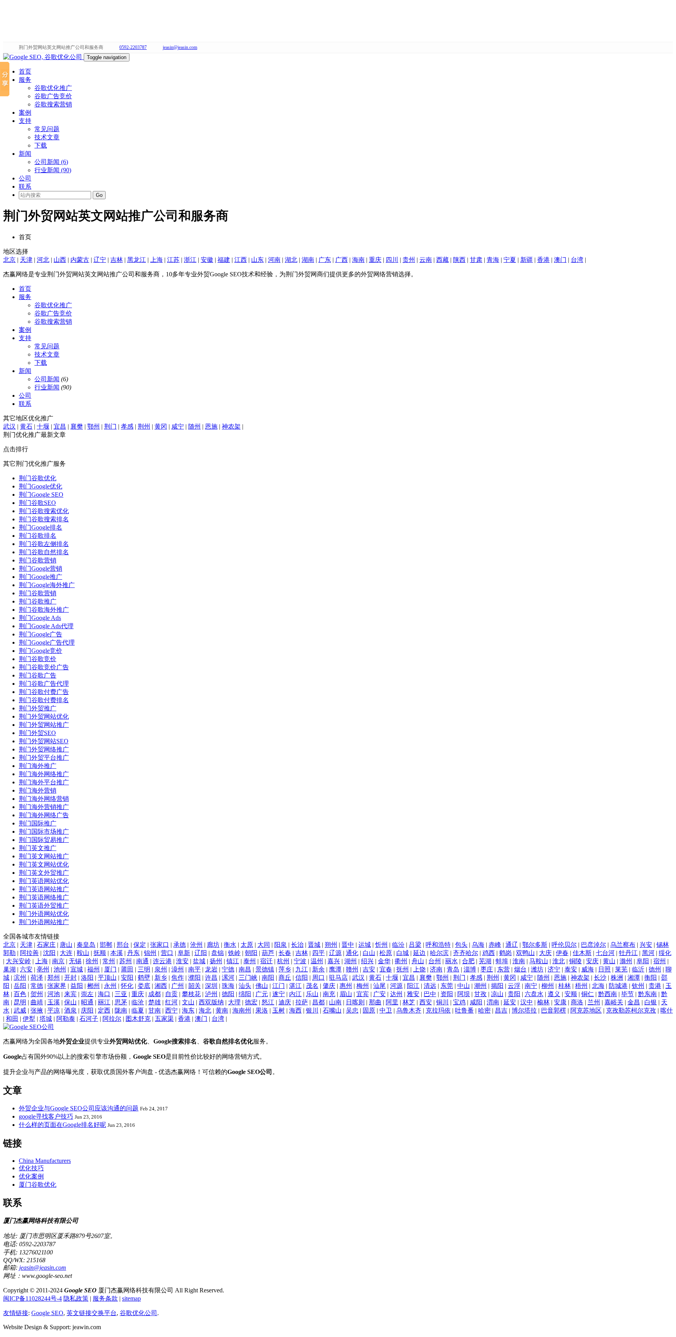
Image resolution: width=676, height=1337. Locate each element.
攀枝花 (191, 994)
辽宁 (99, 259)
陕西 (459, 259)
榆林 (543, 1002)
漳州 (177, 969)
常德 (37, 985)
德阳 (228, 994)
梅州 (362, 985)
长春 (285, 953)
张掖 (37, 1010)
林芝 (409, 1002)
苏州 (125, 961)
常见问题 (46, 129)
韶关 (194, 985)
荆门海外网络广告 (44, 815)
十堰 (43, 426)
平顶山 (107, 977)
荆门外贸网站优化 (44, 716)
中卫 (385, 1010)
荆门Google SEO (41, 494)
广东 (324, 259)
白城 (402, 953)
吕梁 (415, 944)
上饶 (419, 969)
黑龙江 (136, 259)
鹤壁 (144, 977)
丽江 (104, 1002)
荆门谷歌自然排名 (44, 552)
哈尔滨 (439, 953)
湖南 (308, 259)
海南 (358, 259)
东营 (503, 969)
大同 (263, 944)
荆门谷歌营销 (37, 560)
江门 (278, 985)
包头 (461, 944)
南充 (329, 994)
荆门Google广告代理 (47, 642)
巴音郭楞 (553, 1010)
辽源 (335, 953)
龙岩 (211, 969)
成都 (154, 994)
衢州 (401, 961)
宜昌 (60, 426)
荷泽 (37, 977)
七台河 (605, 953)
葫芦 (268, 953)
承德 (179, 944)
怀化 (127, 985)
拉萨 (301, 1002)
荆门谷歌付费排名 (44, 700)
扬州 (216, 961)
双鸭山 (525, 953)
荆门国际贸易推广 (44, 839)
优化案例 (31, 1176)
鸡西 (488, 953)
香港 (543, 259)
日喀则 (355, 1002)
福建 (224, 259)
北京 (9, 259)
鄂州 (93, 426)
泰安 (571, 969)
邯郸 (106, 944)
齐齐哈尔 (465, 953)
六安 (26, 969)
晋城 (314, 944)
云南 (425, 259)
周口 (318, 977)
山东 (257, 259)
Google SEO (47, 1313)
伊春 (562, 953)
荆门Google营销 (40, 568)
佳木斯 (582, 953)
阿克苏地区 (586, 1010)
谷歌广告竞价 (53, 96)
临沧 (137, 1002)
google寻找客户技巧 (46, 1116)
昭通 (87, 1002)
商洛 (577, 1002)
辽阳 (200, 953)
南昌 (245, 969)
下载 (40, 145)
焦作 (177, 977)
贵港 (655, 985)
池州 (60, 969)
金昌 (633, 1002)
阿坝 (463, 994)
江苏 (173, 259)
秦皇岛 (86, 944)
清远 (430, 985)
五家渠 (164, 1018)
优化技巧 (31, 1168)
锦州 (150, 953)
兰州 (594, 1002)
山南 (335, 1002)
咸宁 (177, 426)
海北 (205, 1010)
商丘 (285, 977)
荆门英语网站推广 (44, 889)
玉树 (278, 1010)
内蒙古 (79, 259)
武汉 (9, 426)
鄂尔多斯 (534, 944)
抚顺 (99, 953)
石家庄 (46, 944)
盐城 (199, 961)
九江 (301, 969)
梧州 (581, 985)
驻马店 (338, 977)
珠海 (228, 985)
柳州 (547, 985)
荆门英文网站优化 (44, 864)
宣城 (76, 969)
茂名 (312, 985)
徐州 (92, 961)
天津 (26, 259)
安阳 (127, 977)
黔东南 (647, 994)
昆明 (20, 1002)
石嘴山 (332, 1010)
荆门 (110, 426)
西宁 (171, 1010)
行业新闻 (46, 387)
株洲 (617, 977)
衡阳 (650, 977)
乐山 (312, 994)
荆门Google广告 (40, 634)
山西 (60, 259)
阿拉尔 (111, 1018)
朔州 (331, 944)
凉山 (497, 994)
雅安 (413, 994)
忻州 (381, 944)
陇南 (121, 1010)
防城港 (618, 985)
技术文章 (46, 137)
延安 (509, 1002)
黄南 (222, 1010)
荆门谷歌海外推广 (44, 609)
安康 (560, 1002)
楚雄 (154, 1002)
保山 (70, 1002)
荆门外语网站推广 (44, 922)
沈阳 (49, 953)
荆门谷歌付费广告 (44, 691)
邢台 (123, 944)
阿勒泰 (65, 1018)
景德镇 (264, 969)
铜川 (442, 1002)
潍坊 (537, 969)
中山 (463, 985)
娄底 (144, 985)
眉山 (346, 994)
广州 (177, 985)
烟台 (520, 969)
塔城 (46, 1018)
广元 (261, 994)
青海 (493, 259)
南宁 (531, 985)
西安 (425, 1002)
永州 (110, 985)
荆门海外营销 (37, 790)
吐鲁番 (464, 1010)
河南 (274, 259)
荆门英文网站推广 (44, 856)
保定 (139, 944)
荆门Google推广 (40, 576)
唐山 (66, 944)
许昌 (211, 977)
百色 (20, 994)
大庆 (545, 953)
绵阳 (245, 994)
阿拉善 (29, 953)
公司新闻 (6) (51, 162)
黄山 (609, 961)
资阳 (446, 994)
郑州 (53, 977)
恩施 (211, 426)
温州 (317, 961)
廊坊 (213, 944)
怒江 (268, 1002)
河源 (396, 985)
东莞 (446, 985)
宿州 (659, 961)
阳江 (413, 985)
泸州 (211, 994)
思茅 (121, 1002)
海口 (104, 994)
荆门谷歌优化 (37, 478)
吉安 (369, 969)
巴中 (430, 994)
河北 (43, 259)
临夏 (137, 1010)
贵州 (409, 259)
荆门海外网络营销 (44, 798)
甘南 (154, 1010)
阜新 (184, 953)
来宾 (70, 994)
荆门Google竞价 (40, 650)
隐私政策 (75, 1298)
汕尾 (379, 985)
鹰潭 (335, 969)
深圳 (211, 985)
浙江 (190, 259)
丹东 (133, 953)
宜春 (385, 969)
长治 (297, 944)
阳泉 (280, 944)
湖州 (350, 961)
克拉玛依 (438, 1010)
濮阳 (194, 977)
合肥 (468, 961)
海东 (188, 1010)
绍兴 (367, 961)
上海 (156, 259)
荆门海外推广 (37, 765)
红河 (171, 1002)
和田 (12, 1018)
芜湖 (485, 961)
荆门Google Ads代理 (46, 626)
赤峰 (495, 944)
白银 (650, 1002)
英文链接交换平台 (92, 1313)
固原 (369, 1010)
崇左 (87, 994)
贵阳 (514, 994)
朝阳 (251, 953)
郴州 (93, 985)
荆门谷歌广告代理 (44, 683)
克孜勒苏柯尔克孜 (631, 1010)
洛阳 (87, 977)
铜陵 (575, 961)
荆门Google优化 (40, 486)
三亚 (121, 994)
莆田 (127, 969)
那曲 (375, 1002)
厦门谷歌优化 (37, 1184)
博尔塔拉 (524, 1010)
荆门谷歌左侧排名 (44, 544)
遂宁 (278, 994)
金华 (384, 961)
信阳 (301, 977)
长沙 (600, 977)
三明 (144, 969)
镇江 (233, 961)
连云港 (162, 961)
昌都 (318, 1002)
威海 (587, 969)
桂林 (564, 985)
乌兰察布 (622, 944)
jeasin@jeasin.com (180, 47)
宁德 (228, 969)
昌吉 (501, 1010)
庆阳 (87, 1010)
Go (99, 195)
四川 (392, 259)
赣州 (352, 969)
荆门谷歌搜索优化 (44, 511)
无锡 (75, 961)
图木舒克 (138, 1018)
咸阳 (476, 1002)
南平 (194, 969)
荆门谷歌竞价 (37, 659)
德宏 (251, 1002)
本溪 (116, 953)
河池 (53, 994)
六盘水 (534, 994)
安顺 (571, 994)
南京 (58, 961)
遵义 (554, 994)
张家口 (159, 944)
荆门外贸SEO (37, 733)
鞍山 (83, 953)
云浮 (514, 985)
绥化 (665, 953)
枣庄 (486, 969)
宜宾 (362, 994)
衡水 (230, 944)
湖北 (291, 259)
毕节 (627, 994)
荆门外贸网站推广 (44, 724)
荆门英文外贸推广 (44, 872)
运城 (364, 944)
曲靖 (37, 1002)
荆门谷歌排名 (37, 535)
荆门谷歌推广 (37, 601)
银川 (312, 1010)
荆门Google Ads (40, 617)
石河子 (88, 1018)
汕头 (245, 985)
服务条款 (105, 1298)
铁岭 (234, 953)
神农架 (231, 426)
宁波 (300, 961)
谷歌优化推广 (53, 88)
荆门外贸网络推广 (44, 749)
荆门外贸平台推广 (44, 757)
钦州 (638, 985)
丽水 (451, 961)
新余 (318, 969)
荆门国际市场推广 (44, 831)
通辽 (511, 944)
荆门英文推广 (37, 848)
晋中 (348, 944)
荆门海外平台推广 (44, 782)
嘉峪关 (613, 1002)
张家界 (56, 985)
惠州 (346, 985)
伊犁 (29, 1018)
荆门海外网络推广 (44, 774)
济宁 (554, 969)
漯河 (228, 977)
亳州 (43, 969)
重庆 (375, 259)
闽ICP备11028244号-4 (32, 1298)
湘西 (161, 985)
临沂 (638, 969)
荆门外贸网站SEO (43, 741)
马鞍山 (538, 961)
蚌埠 (502, 961)
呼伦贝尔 (564, 944)
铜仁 (587, 994)
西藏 (442, 259)
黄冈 (161, 426)
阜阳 (642, 961)
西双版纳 (211, 1002)
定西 (104, 1010)
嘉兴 (333, 961)
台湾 (577, 259)
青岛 (453, 969)
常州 (108, 961)
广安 (379, 994)
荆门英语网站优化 (44, 881)
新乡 (161, 977)
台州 (434, 961)
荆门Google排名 (40, 527)
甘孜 (480, 994)
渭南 (493, 1002)
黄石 (26, 426)
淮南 (518, 961)
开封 (70, 977)
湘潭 (633, 977)
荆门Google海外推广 (47, 585)
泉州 (161, 969)
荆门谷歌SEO (37, 502)
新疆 (526, 259)
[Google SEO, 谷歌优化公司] (43, 57)
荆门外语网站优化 (44, 913)
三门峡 (248, 977)
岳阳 (20, 985)
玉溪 (53, 1002)
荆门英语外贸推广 (44, 905)
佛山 (261, 985)
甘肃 (476, 259)
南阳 (268, 977)
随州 (194, 426)
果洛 (261, 1010)
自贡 (171, 994)
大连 (66, 953)
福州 (93, 969)
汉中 (526, 1002)
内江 (295, 994)
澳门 (560, 259)
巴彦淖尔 (593, 944)
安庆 (592, 961)
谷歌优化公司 (138, 1313)
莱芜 (621, 969)
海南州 (241, 1010)
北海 (598, 985)
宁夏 (509, 259)
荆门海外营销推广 (44, 807)
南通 (142, 961)
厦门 (110, 969)
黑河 (648, 953)
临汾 (398, 944)
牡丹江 (628, 953)
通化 (352, 953)
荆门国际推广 (37, 823)
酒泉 (70, 1010)
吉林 (116, 259)
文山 (188, 1002)
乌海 (478, 944)
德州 (655, 969)
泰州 (249, 961)
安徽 (207, 259)
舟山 (418, 961)
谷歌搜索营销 (53, 104)
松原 (385, 953)
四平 (318, 953)
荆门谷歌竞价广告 (44, 667)
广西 (341, 259)
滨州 (20, 977)
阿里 (392, 1002)
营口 (167, 953)
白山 (369, 953)
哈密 (484, 1010)
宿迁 (266, 961)
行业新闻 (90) (52, 170)
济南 (436, 969)
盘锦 (217, 953)
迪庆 (285, 1002)
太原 (247, 944)
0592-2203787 (133, 47)
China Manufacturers (45, 1160)
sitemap (131, 1298)
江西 (240, 259)
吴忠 (352, 1010)
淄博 (470, 969)
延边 (419, 953)
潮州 (480, 985)
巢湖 (9, 969)
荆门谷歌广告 (37, 675)
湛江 (295, 985)
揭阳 (497, 985)
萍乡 (285, 969)
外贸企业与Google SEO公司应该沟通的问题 (78, 1108)
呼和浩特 (438, 944)
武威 (20, 1010)
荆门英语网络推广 (44, 897)
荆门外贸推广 (37, 708)
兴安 (646, 944)
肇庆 (329, 985)
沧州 (196, 944)
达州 (396, 994)
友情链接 (15, 1313)
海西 (295, 1010)
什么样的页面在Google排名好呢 (62, 1124)
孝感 (127, 426)
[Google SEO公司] (28, 1026)
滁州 (626, 961)
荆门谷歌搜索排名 (44, 519)
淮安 (182, 961)
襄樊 (76, 426)
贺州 (37, 994)
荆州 (144, 426)
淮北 (558, 961)
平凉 (53, 1010)
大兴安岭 (18, 961)
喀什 (666, 1010)
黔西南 (607, 994)
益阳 (76, 985)
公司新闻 (46, 379)
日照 (604, 969)
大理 (234, 1002)
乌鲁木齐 (408, 1010)
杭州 (283, 961)
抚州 (402, 969)
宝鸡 (459, 1002)
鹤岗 (505, 953)
